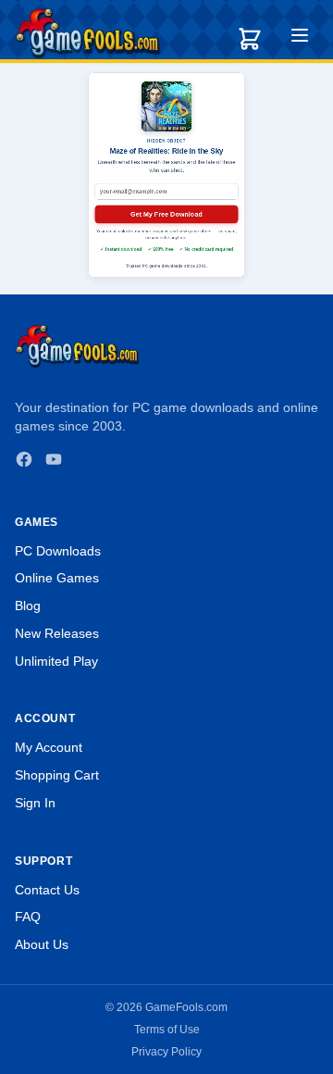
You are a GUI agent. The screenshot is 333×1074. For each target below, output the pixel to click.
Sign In (35, 802)
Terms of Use (167, 1029)
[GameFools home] (88, 33)
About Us (41, 944)
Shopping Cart (57, 775)
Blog (28, 605)
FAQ (28, 916)
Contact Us (47, 889)
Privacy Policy (166, 1051)
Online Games (57, 577)
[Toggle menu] (299, 38)
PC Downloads (58, 550)
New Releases (57, 633)
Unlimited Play (56, 661)
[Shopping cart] (249, 39)
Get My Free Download (166, 214)
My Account (48, 747)
